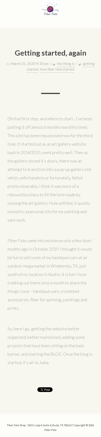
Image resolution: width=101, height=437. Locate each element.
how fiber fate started (57, 69)
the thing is (65, 63)
